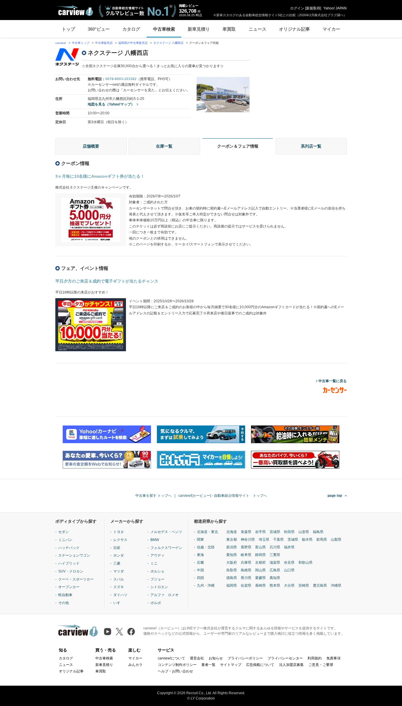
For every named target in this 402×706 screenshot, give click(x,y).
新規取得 (313, 8)
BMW (154, 540)
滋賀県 (275, 562)
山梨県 (336, 539)
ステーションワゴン (74, 555)
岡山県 (260, 570)
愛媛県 (260, 578)
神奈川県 (248, 539)
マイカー (331, 29)
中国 (200, 570)
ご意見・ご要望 (320, 665)
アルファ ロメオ (164, 595)
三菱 (116, 563)
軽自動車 (65, 595)
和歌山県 (305, 562)
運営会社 (197, 658)
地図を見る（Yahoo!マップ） (111, 104)
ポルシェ (157, 571)
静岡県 (260, 555)
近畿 (200, 562)
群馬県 (321, 539)
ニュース (257, 29)
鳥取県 (231, 570)
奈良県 (289, 562)
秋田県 (289, 532)
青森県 (246, 532)
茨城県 (293, 539)
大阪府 (231, 562)
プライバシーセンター (285, 658)
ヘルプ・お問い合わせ (175, 671)
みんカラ (135, 665)
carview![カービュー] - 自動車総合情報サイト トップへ (222, 495)
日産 (116, 548)
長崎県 (260, 585)
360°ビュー (99, 29)
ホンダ (118, 555)
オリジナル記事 (294, 29)
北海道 (231, 532)
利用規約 (315, 658)
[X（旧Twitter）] (119, 631)
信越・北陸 (206, 547)
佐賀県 (246, 585)
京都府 (260, 562)
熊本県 (275, 585)
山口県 (289, 570)
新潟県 (231, 547)
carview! (60, 42)
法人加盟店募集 (291, 665)
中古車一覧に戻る (332, 381)
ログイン (297, 8)
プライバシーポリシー (245, 658)
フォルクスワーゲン (166, 548)
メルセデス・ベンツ (166, 532)
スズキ (118, 587)
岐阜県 (246, 555)
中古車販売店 (104, 42)
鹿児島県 (320, 585)
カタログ (131, 29)
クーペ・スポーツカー (76, 579)
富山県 (260, 547)
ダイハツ (120, 595)
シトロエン (159, 587)
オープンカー (68, 587)
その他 (63, 603)
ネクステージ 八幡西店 (168, 42)
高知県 (275, 578)
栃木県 (307, 539)
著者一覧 (208, 665)
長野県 (246, 547)
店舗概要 (91, 146)
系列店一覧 (311, 146)
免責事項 (333, 658)
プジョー (157, 579)
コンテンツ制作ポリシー (177, 665)
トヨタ (118, 532)
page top (335, 495)
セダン (63, 532)
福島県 (318, 532)
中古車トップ (80, 42)
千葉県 (278, 539)
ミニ (153, 563)
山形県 (303, 532)
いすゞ (118, 603)
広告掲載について (260, 665)
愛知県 (231, 555)
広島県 (275, 570)
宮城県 (275, 532)
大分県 (289, 585)
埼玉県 (264, 539)
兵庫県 (246, 562)
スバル (118, 579)
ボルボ (155, 603)
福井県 (289, 547)
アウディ (157, 555)
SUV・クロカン (70, 571)
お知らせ (216, 658)
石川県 (275, 547)
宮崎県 (303, 585)
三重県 (275, 555)
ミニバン (65, 540)
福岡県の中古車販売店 (133, 42)
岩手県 (260, 532)
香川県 (246, 578)
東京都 (231, 539)
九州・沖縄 (206, 585)
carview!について (171, 658)
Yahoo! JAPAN (335, 8)
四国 (200, 578)
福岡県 (231, 585)
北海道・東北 (207, 532)
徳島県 (231, 578)
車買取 (229, 29)
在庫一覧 (164, 146)
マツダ (118, 571)
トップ (68, 29)
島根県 (246, 570)
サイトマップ (230, 665)
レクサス (120, 540)
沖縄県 (336, 585)
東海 (200, 555)
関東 (200, 539)
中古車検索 (164, 29)
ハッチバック (68, 548)
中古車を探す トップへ (153, 495)
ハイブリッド (68, 563)
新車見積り (199, 29)
